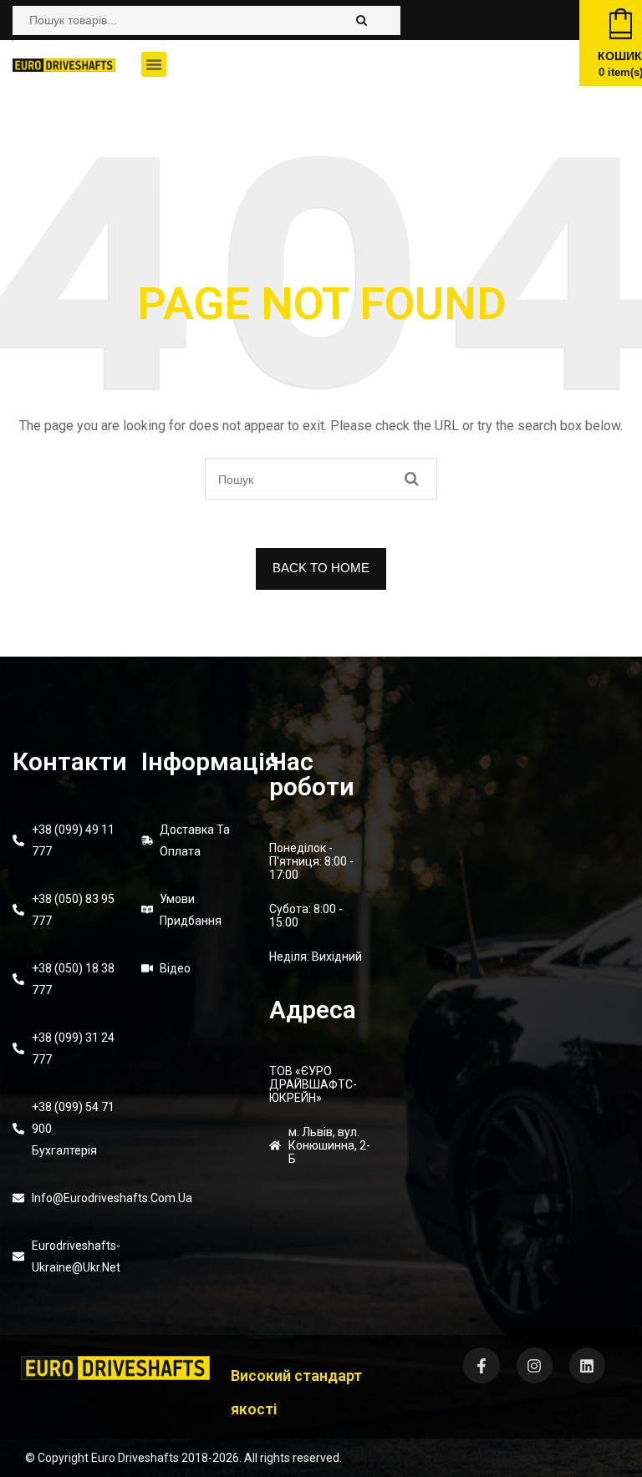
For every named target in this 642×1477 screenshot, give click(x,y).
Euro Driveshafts (135, 1457)
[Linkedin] (587, 1365)
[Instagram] (535, 1365)
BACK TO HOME (321, 568)
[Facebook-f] (481, 1365)
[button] (153, 64)
